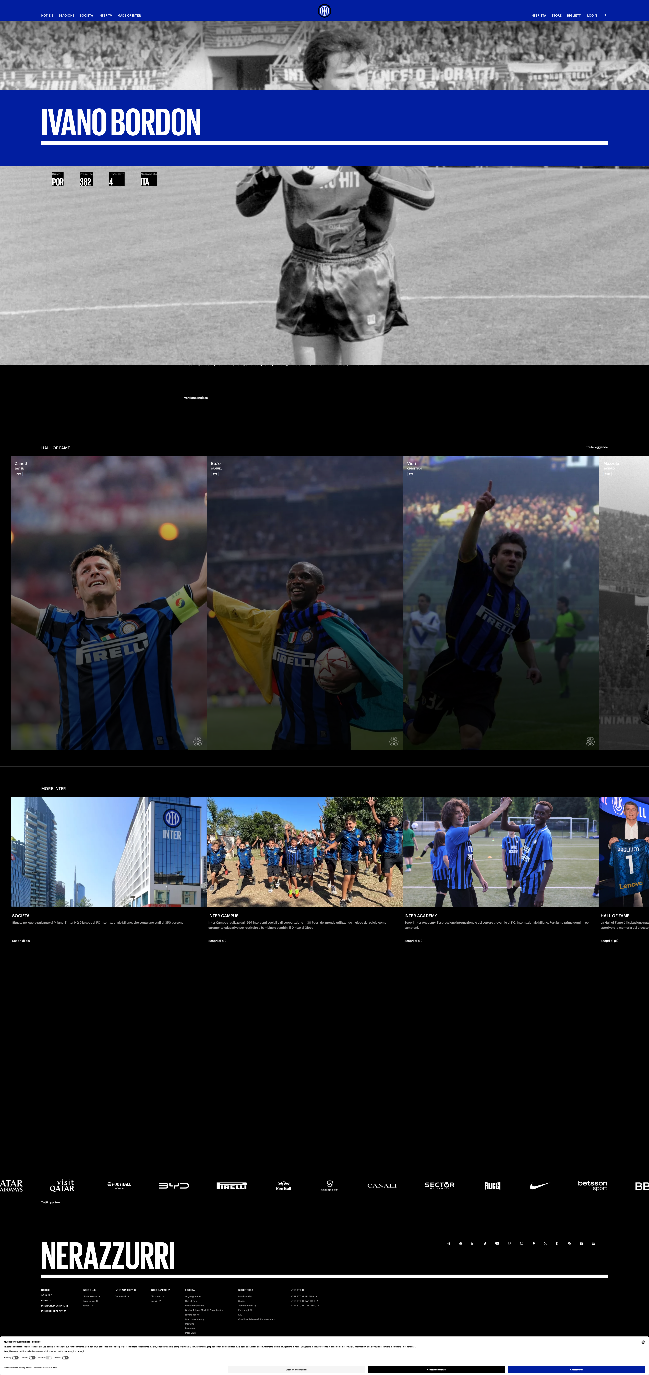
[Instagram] (522, 1243)
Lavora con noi (192, 1314)
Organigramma (193, 1296)
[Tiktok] (485, 1243)
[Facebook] (557, 1243)
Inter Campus (159, 1290)
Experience (89, 1301)
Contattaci (120, 1296)
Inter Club (89, 1290)
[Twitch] (509, 1243)
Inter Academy (124, 1290)
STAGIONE (66, 15)
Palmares (190, 1328)
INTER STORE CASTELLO (303, 1305)
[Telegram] (449, 1243)
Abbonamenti (245, 1305)
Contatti (189, 1324)
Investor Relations (194, 1305)
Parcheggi (243, 1310)
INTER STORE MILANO (302, 1296)
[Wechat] (569, 1243)
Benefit (86, 1305)
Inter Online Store (53, 1306)
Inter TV (46, 1300)
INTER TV (105, 15)
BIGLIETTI (574, 15)
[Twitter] (545, 1243)
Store (557, 15)
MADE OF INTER (129, 15)
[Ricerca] (605, 15)
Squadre (46, 1295)
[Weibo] (461, 1243)
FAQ (240, 1314)
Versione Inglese (196, 398)
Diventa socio (90, 1296)
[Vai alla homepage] (324, 11)
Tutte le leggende (595, 447)
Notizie (45, 1290)
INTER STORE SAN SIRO (302, 1301)
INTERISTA (538, 15)
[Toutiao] (594, 1243)
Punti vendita (245, 1296)
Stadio (241, 1301)
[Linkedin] (473, 1243)
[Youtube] (497, 1243)
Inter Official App (52, 1311)
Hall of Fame (191, 1301)
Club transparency (194, 1319)
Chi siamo (156, 1296)
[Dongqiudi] (581, 1243)
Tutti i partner (51, 1202)
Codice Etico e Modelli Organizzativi (204, 1310)
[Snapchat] (534, 1243)
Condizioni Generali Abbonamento (256, 1319)
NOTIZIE (47, 15)
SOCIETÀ (86, 15)
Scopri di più (21, 941)
